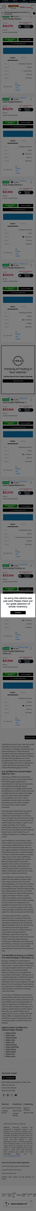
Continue (18, 612)
